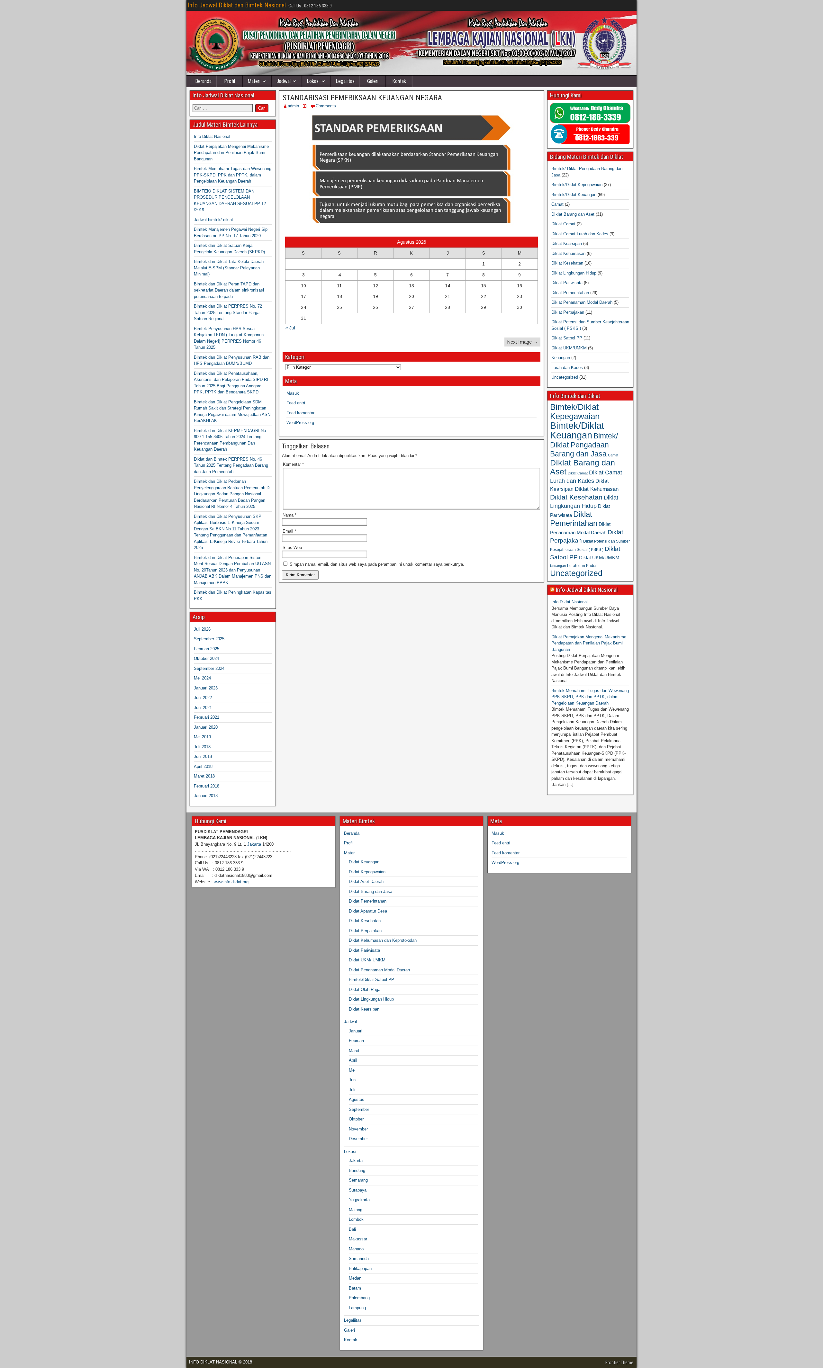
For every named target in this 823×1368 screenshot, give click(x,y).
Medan (355, 1278)
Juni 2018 (203, 756)
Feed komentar (300, 412)
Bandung (357, 1170)
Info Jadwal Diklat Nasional (587, 589)
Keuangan (560, 357)
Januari (355, 1031)
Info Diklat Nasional (212, 136)
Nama (289, 515)
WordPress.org (300, 422)
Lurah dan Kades (567, 367)
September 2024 (209, 668)
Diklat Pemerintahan (570, 292)
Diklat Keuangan (364, 862)
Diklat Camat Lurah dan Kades (579, 233)
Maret (354, 1050)
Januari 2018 (206, 795)
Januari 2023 (206, 688)
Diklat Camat (563, 223)
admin (293, 106)
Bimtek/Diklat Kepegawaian (576, 184)
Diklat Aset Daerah (366, 881)
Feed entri (295, 403)
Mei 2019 (202, 736)
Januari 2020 (206, 727)
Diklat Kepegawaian (367, 871)
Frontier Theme (619, 1362)
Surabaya (357, 1190)
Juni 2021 (203, 707)
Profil (229, 81)
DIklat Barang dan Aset (572, 214)
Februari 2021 (206, 717)
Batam (355, 1288)
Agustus (356, 1099)
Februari (356, 1040)
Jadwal (283, 81)
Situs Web (292, 547)
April (353, 1060)
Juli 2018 (202, 746)
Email (289, 531)
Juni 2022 (203, 697)
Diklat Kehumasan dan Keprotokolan (383, 940)
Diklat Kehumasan (568, 253)
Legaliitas (345, 81)
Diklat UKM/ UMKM (367, 960)
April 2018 (203, 766)
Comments (326, 106)
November (358, 1129)
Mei (352, 1070)
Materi (254, 81)
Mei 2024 (202, 678)
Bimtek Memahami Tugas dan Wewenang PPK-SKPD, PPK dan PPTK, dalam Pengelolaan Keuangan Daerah (232, 175)
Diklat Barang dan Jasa (370, 891)
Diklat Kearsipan (566, 243)
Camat (557, 204)
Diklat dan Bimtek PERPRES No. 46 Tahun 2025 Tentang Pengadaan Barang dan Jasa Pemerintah (231, 465)
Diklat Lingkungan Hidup (573, 273)
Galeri (372, 81)
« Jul (290, 327)
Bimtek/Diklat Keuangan (573, 194)
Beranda (203, 81)
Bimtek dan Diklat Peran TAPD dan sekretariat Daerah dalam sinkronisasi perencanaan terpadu (229, 290)
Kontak (399, 81)
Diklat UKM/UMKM (569, 348)
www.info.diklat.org (231, 881)
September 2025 (209, 638)
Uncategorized (564, 377)
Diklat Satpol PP (566, 338)
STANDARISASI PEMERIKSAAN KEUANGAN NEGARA (362, 97)
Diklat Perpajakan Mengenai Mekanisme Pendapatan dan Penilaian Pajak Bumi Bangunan (231, 152)
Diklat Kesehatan (567, 263)
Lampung (357, 1307)
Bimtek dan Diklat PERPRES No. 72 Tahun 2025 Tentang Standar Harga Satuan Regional (228, 312)
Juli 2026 (202, 629)
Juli (352, 1089)
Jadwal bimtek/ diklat (213, 219)
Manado (356, 1248)
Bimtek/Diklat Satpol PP (371, 979)
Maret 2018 (204, 776)
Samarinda (359, 1258)
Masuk (292, 393)
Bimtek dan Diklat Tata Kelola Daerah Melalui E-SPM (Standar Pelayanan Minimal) (229, 267)
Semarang (358, 1180)
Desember (358, 1138)
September (359, 1109)
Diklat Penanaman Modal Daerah (581, 302)
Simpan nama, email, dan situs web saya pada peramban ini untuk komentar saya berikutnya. (377, 564)
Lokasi (313, 81)
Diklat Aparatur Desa (368, 911)
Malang (355, 1209)
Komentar (293, 464)
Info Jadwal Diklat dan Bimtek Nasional (237, 5)
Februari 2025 (206, 648)
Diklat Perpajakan (567, 312)
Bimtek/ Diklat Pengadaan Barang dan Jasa (584, 445)
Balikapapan (360, 1268)
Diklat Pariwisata (567, 282)
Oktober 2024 (206, 658)
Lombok (356, 1219)
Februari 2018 (206, 786)
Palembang (359, 1297)
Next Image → (522, 342)
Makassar (358, 1239)
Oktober (356, 1119)
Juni (353, 1079)
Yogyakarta (359, 1199)
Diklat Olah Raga (364, 989)
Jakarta (254, 844)
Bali (352, 1229)
